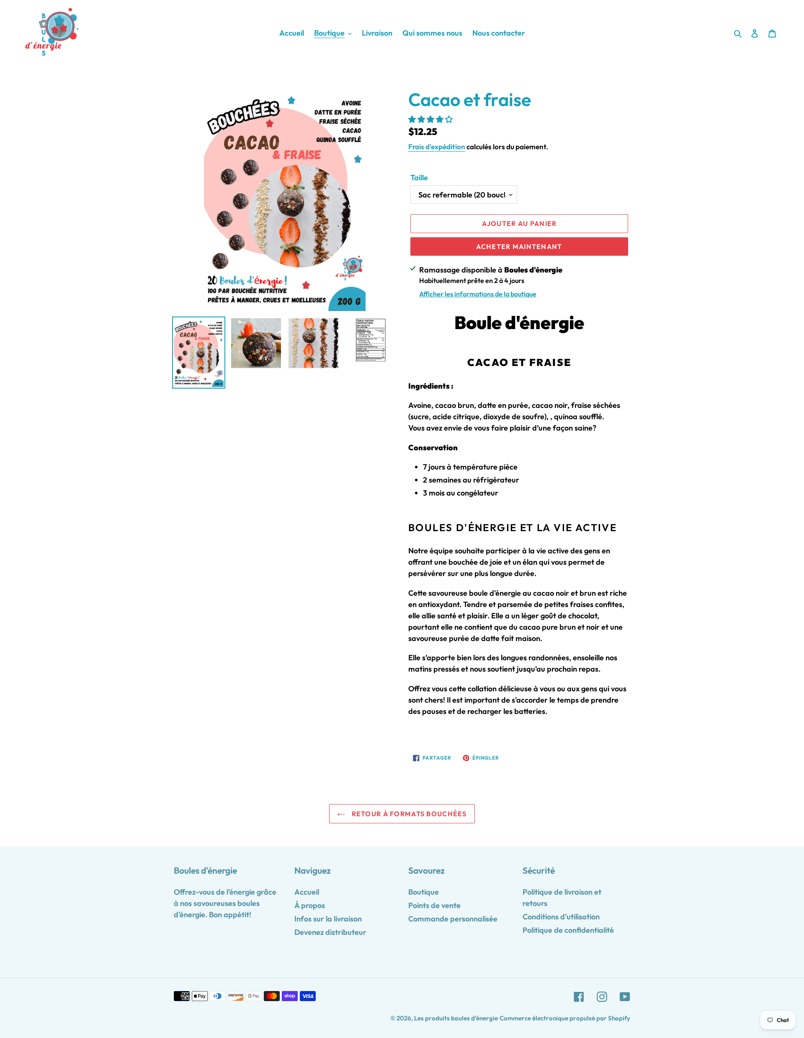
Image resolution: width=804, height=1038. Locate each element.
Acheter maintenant (519, 246)
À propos (309, 905)
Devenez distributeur (330, 932)
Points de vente (434, 905)
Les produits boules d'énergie (456, 1018)
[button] (431, 119)
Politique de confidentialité (568, 930)
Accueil (306, 892)
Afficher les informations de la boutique (477, 294)
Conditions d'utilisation (561, 916)
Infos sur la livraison (328, 919)
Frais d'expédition (436, 146)
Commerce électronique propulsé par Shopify (565, 1018)
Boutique (423, 892)
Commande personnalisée (452, 919)
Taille (419, 177)
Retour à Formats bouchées (408, 814)
